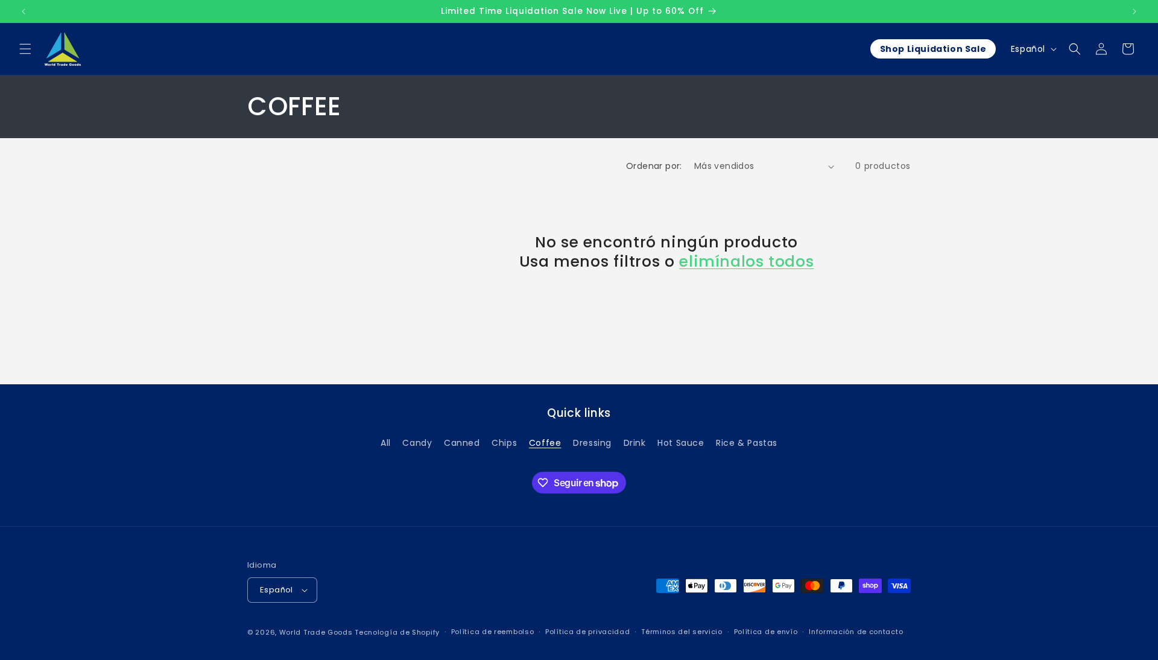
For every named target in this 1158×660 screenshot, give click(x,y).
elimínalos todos (746, 261)
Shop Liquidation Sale (933, 49)
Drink (635, 443)
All (386, 443)
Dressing (592, 443)
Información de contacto (856, 632)
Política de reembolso (492, 632)
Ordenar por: (654, 166)
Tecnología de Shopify (397, 632)
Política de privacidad (587, 632)
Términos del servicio (682, 632)
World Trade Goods (316, 632)
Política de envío (766, 632)
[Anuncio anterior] (23, 11)
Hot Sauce (680, 443)
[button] (25, 49)
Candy (417, 443)
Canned (462, 443)
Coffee (545, 443)
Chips (504, 443)
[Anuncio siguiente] (1134, 11)
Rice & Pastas (746, 443)
